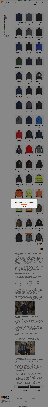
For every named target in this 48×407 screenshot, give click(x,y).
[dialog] (24, 203)
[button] (24, 206)
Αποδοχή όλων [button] (24, 204)
